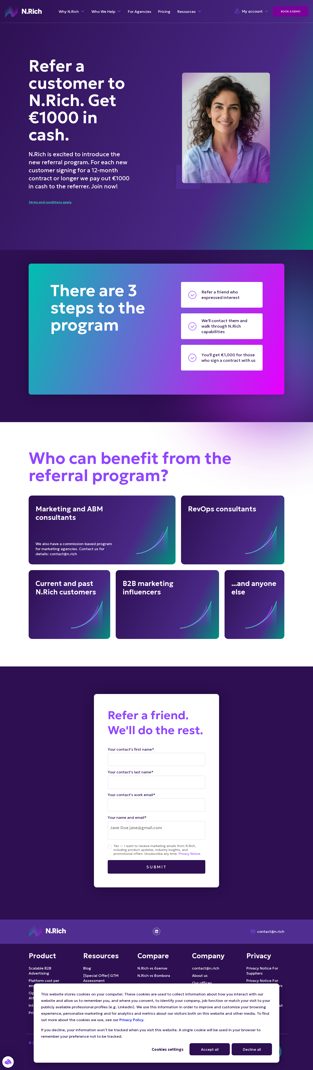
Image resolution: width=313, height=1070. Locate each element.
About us (200, 975)
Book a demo (290, 11)
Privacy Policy (131, 1019)
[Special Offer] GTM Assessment (100, 978)
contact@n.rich (270, 931)
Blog (87, 968)
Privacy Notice (189, 854)
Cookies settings (168, 1049)
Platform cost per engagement (44, 983)
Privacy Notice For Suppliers (262, 970)
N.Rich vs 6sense (152, 968)
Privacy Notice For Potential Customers (264, 983)
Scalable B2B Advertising (40, 970)
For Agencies (139, 11)
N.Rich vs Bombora (153, 975)
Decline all (252, 1049)
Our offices (202, 983)
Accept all (210, 1049)
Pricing (164, 11)
